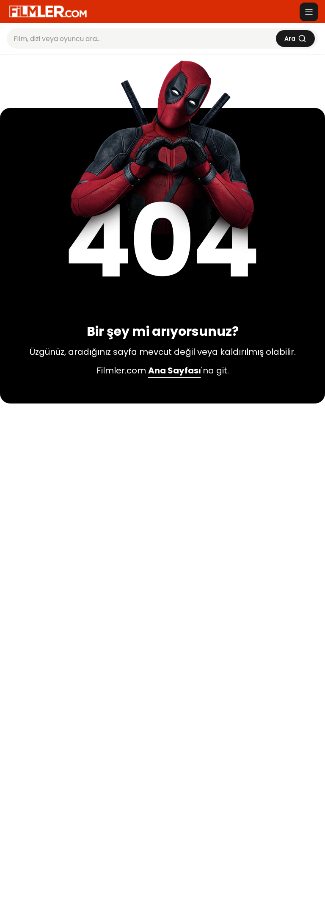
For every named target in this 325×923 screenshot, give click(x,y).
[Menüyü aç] (309, 12)
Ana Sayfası (174, 370)
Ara (289, 38)
